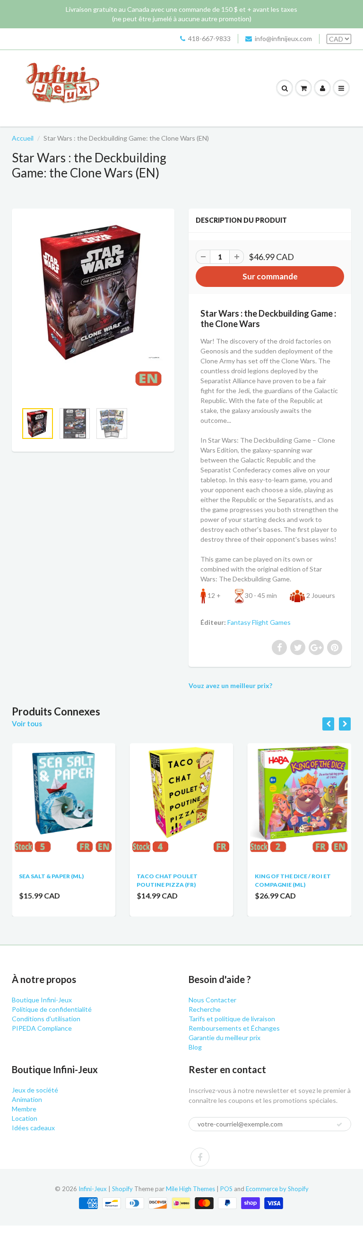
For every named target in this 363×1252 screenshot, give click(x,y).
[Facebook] (199, 1157)
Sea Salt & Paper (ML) (51, 876)
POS (226, 1189)
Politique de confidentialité (52, 1009)
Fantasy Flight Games (259, 622)
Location (24, 1118)
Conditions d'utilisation (46, 1019)
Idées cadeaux (33, 1128)
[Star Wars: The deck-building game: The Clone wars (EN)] (93, 310)
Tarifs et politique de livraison (232, 1019)
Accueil (23, 138)
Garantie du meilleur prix (224, 1038)
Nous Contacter (212, 1000)
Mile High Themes (190, 1189)
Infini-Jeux (92, 1189)
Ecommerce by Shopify (277, 1189)
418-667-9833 (209, 38)
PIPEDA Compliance (42, 1028)
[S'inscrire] (339, 1124)
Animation (27, 1099)
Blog (195, 1047)
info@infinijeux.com (283, 38)
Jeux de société (35, 1090)
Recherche (205, 1009)
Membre (24, 1109)
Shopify (122, 1189)
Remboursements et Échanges (234, 1028)
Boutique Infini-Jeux (42, 1000)
